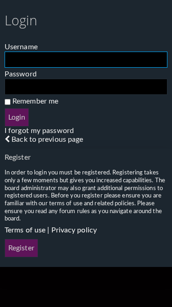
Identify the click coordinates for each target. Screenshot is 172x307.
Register (21, 248)
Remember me (34, 101)
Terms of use (25, 230)
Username (21, 47)
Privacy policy (74, 230)
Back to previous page (47, 139)
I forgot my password (39, 130)
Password (21, 74)
